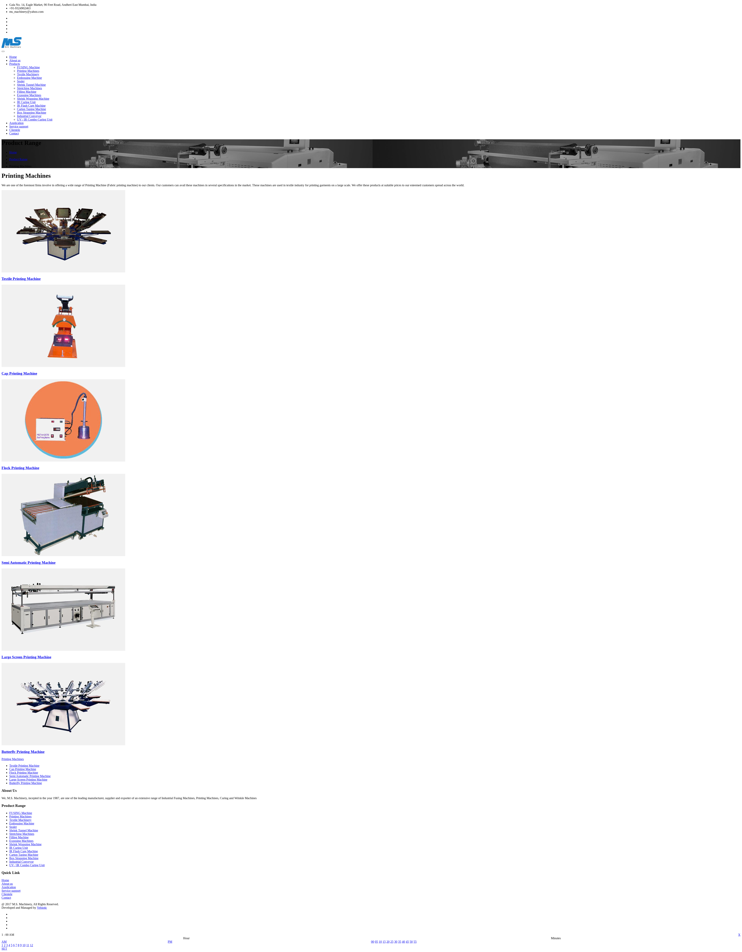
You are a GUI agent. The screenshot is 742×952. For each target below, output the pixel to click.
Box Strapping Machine (31, 112)
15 (384, 941)
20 (388, 941)
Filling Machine (26, 91)
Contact (14, 133)
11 (27, 945)
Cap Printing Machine (22, 769)
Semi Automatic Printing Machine (30, 776)
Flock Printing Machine (23, 772)
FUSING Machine (28, 67)
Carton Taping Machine (31, 109)
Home (13, 57)
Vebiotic (42, 907)
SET (4, 948)
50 (411, 941)
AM (4, 941)
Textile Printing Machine (24, 765)
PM (170, 941)
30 (395, 941)
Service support (18, 126)
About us (14, 60)
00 (372, 941)
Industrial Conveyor (29, 116)
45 (407, 941)
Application (16, 123)
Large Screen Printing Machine (28, 779)
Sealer (21, 81)
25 (391, 941)
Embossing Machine (29, 77)
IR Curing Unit (26, 102)
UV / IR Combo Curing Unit (34, 119)
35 (399, 941)
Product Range (18, 159)
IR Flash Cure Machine (31, 105)
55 (415, 941)
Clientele (14, 130)
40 (403, 941)
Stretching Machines (29, 88)
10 (24, 945)
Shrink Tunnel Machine (31, 84)
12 (31, 945)
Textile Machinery (28, 74)
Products (14, 64)
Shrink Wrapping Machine (33, 98)
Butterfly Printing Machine (25, 783)
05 (376, 941)
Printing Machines (28, 70)
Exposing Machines (29, 95)
